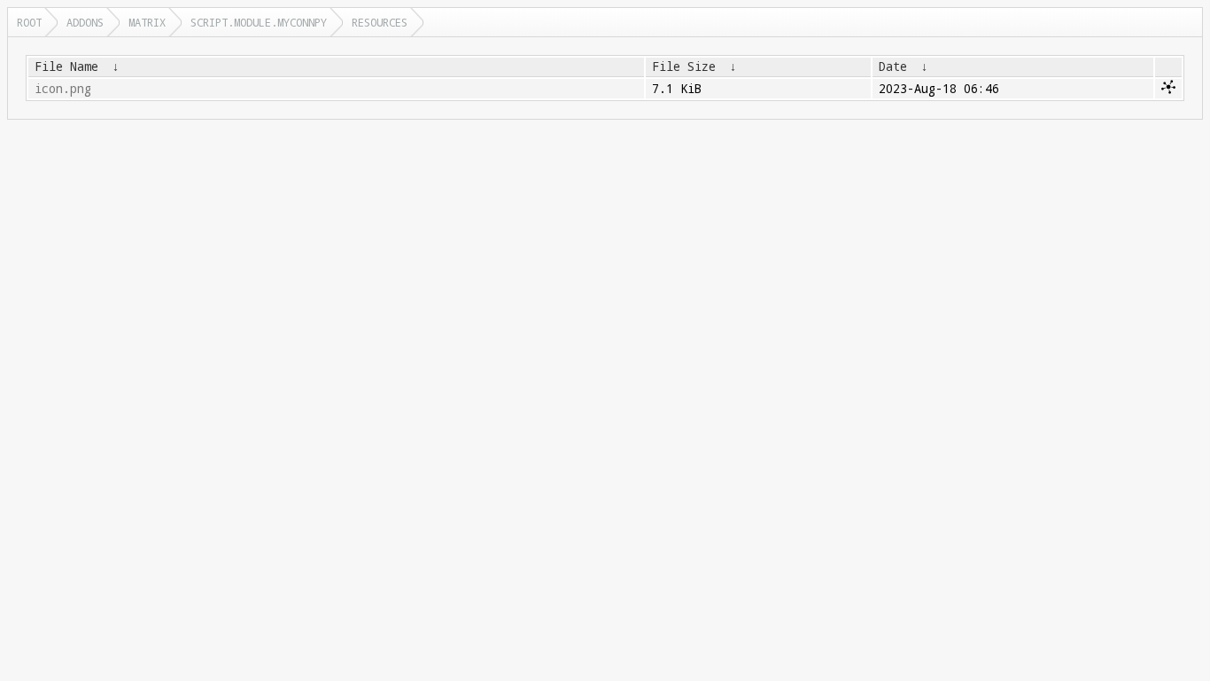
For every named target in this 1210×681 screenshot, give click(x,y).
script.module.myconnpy (258, 22)
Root (29, 22)
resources (379, 22)
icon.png (63, 89)
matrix (147, 22)
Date (893, 66)
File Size (684, 66)
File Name (66, 66)
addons (85, 22)
